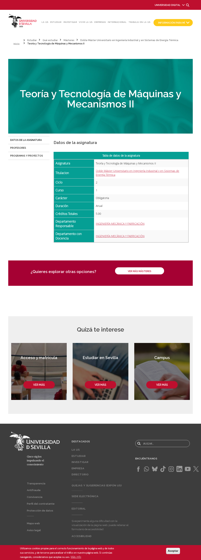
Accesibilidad (82, 536)
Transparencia (36, 483)
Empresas (100, 22)
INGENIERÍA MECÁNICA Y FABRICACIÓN (120, 223)
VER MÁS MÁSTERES (139, 271)
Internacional (117, 22)
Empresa (78, 468)
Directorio (80, 474)
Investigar (70, 22)
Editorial (79, 508)
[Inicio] (22, 20)
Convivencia (34, 497)
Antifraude (34, 490)
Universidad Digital (167, 5)
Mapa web (33, 523)
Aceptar (173, 550)
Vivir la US (85, 22)
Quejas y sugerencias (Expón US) (97, 485)
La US (45, 22)
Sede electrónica (85, 496)
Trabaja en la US (139, 22)
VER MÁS (39, 384)
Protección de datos (40, 510)
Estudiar (55, 22)
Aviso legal (34, 530)
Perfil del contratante (41, 503)
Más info (76, 557)
